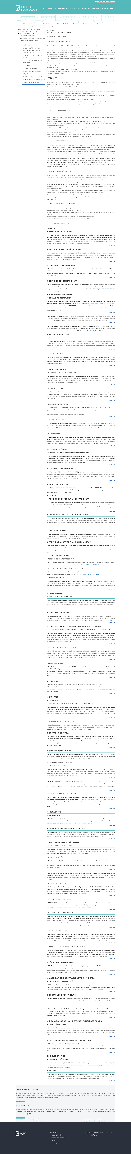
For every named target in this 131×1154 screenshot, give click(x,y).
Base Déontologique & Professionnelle (95, 8)
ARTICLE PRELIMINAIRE (29, 35)
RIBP (111, 8)
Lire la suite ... (20, 1101)
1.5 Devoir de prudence (30, 68)
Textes (78, 8)
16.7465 (92, 330)
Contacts (53, 1143)
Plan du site (54, 1140)
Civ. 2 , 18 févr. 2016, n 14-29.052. (90, 574)
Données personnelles (58, 1138)
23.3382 (111, 289)
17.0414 (82, 853)
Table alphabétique (64, 8)
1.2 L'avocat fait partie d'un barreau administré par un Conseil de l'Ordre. (32, 50)
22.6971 (96, 289)
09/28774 (96, 564)
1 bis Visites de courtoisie (31, 82)
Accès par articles (49, 8)
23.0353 (101, 289)
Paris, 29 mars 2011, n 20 (85, 564)
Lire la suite (112, 246)
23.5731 (81, 729)
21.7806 (62, 492)
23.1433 (106, 289)
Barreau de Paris (90, 1135)
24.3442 (85, 538)
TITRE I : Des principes (26, 33)
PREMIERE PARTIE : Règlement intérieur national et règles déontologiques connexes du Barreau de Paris (31, 29)
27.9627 (111, 877)
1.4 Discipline (27, 65)
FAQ (73, 8)
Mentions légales (56, 1135)
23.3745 (49, 291)
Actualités (53, 1132)
